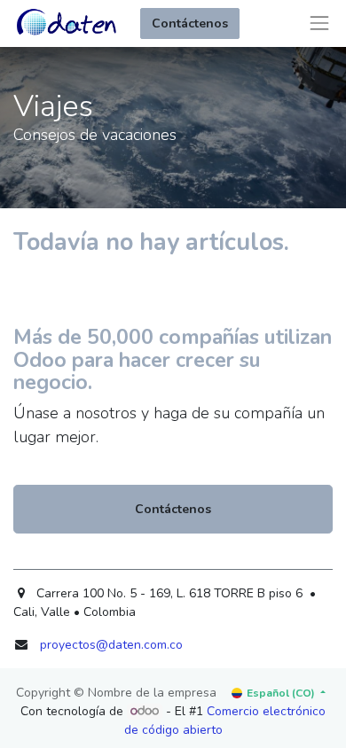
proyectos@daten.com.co (111, 644)
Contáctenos (190, 23)
